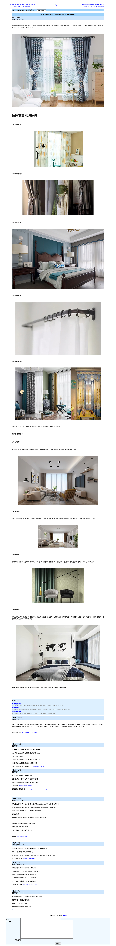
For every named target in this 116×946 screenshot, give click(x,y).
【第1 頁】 (66, 915)
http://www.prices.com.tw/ (25, 785)
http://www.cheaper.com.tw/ (30, 884)
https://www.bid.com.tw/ (22, 836)
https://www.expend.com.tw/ (37, 766)
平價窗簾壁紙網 (16, 704)
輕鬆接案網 (15, 707)
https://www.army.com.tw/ (29, 858)
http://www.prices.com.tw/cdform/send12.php (36, 789)
